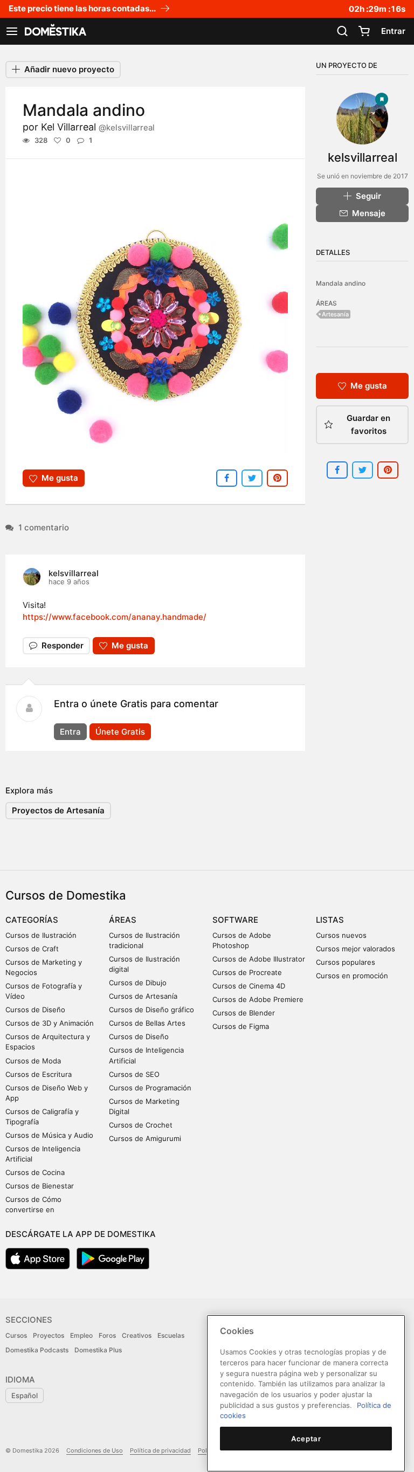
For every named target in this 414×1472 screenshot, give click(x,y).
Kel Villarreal (98, 127)
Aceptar (306, 1438)
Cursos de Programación (150, 1087)
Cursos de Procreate (247, 972)
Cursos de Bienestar (39, 1185)
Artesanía (335, 314)
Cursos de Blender (243, 1012)
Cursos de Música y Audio (49, 1135)
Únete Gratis (120, 732)
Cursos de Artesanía (143, 996)
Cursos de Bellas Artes (147, 1023)
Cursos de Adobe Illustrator (258, 959)
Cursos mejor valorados (355, 948)
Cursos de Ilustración (41, 935)
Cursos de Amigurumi (145, 1138)
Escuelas (170, 1335)
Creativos (136, 1335)
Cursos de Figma (240, 1026)
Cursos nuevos (341, 935)
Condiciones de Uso (94, 1450)
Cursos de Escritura (38, 1074)
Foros (107, 1335)
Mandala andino (340, 283)
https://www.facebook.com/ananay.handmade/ (114, 617)
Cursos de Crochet (140, 1125)
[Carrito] (363, 31)
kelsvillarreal (74, 573)
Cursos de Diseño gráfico (151, 1009)
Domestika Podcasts (36, 1350)
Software (235, 920)
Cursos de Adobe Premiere (257, 999)
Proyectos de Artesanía (58, 810)
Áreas (122, 920)
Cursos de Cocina (35, 1172)
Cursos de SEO (134, 1074)
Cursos (16, 1335)
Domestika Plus (98, 1350)
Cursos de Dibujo (138, 982)
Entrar (393, 31)
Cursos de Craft (32, 948)
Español (24, 1395)
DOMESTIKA (54, 31)
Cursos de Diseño (35, 1009)
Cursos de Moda (33, 1060)
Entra (70, 732)
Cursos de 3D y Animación (49, 1023)
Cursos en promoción (352, 975)
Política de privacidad (160, 1450)
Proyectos (48, 1335)
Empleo (81, 1335)
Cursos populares (345, 962)
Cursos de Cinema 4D (248, 986)
